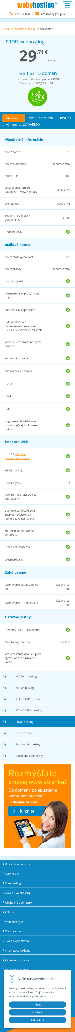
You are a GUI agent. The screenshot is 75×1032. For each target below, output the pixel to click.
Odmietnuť (37, 1020)
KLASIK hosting (24, 688)
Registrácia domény (17, 864)
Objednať (12, 118)
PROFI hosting (24, 722)
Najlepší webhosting (17, 893)
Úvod (6, 29)
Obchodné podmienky (29, 755)
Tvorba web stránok (17, 941)
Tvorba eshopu (14, 931)
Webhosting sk (13, 922)
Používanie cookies (16, 970)
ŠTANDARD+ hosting (28, 710)
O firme (9, 912)
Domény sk (11, 874)
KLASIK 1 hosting (26, 676)
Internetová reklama (17, 950)
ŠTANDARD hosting (27, 699)
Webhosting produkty (23, 29)
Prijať (37, 1004)
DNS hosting (23, 733)
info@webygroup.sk (53, 14)
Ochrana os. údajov (16, 960)
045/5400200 (23, 14)
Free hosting (12, 883)
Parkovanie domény (27, 744)
